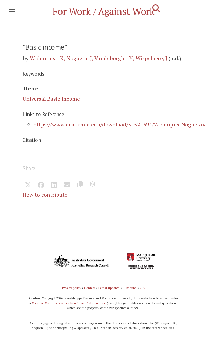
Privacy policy (71, 288)
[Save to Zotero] (92, 185)
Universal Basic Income (51, 98)
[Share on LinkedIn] (54, 185)
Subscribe (130, 288)
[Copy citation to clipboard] (79, 185)
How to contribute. (46, 194)
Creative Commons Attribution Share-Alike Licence (69, 303)
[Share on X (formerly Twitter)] (28, 185)
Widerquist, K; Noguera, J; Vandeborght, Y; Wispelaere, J (98, 58)
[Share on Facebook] (41, 185)
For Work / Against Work (104, 11)
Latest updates (109, 288)
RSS (142, 288)
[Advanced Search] (156, 8)
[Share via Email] (66, 185)
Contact (89, 288)
